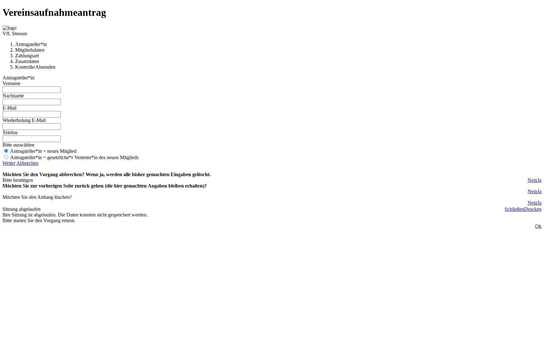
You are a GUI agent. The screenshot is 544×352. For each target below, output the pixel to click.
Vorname (11, 83)
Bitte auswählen (18, 144)
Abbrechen (27, 163)
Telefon (10, 132)
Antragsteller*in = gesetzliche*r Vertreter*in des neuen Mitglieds (74, 157)
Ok (538, 226)
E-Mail (9, 108)
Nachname (13, 95)
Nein (532, 180)
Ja (539, 180)
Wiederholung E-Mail (24, 120)
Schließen (514, 209)
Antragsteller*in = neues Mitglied (43, 151)
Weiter (9, 163)
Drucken (532, 209)
